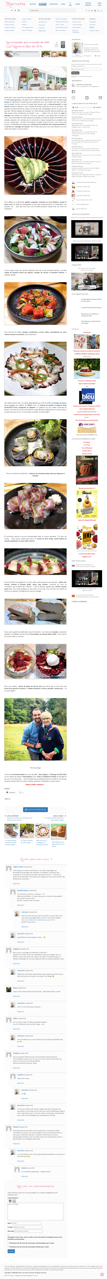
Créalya (35, 1275)
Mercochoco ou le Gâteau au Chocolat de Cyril (42, 842)
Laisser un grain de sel (36, 810)
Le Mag (70, 4)
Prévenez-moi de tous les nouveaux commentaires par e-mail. (31, 1243)
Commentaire (13, 1198)
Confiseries (42, 25)
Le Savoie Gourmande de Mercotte (86, 182)
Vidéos (77, 4)
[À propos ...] (15, 10)
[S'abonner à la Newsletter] (101, 11)
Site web (11, 1231)
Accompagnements (27, 27)
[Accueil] (12, 10)
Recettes (33, 4)
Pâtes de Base (77, 27)
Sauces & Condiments (76, 31)
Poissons (24, 22)
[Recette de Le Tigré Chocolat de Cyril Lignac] (45, 54)
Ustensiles (92, 25)
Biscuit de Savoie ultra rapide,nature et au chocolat (87, 269)
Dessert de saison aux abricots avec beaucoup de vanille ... (19, 819)
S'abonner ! (75, 73)
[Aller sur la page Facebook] (86, 11)
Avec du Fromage (27, 30)
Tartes (62, 24)
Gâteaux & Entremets (62, 22)
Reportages (54, 4)
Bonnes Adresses (88, 4)
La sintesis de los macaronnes (84, 595)
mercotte (24, 912)
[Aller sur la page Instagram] (89, 11)
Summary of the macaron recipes (85, 566)
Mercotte (15, 5)
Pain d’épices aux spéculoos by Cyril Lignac (58, 844)
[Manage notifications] (102, 1274)
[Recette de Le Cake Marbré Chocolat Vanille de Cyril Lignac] (8, 54)
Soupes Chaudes (27, 19)
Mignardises (42, 31)
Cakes (57, 24)
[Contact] (19, 10)
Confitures (42, 28)
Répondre (16, 884)
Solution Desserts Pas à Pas (84, 200)
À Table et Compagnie (79, 601)
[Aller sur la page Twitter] (91, 11)
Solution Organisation (82, 204)
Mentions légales (9, 1275)
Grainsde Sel (56, 44)
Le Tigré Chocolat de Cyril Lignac (27, 841)
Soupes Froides (9, 30)
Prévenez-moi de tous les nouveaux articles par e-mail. (29, 1247)
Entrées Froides (9, 25)
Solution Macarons (81, 209)
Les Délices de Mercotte (83, 187)
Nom (10, 1223)
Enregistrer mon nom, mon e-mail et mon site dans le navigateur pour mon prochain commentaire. (35, 1238)
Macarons (44, 22)
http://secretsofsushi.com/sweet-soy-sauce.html (38, 920)
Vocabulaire (92, 22)
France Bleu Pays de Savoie (88, 412)
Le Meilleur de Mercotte (83, 191)
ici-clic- (86, 417)
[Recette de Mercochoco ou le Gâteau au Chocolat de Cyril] (54, 54)
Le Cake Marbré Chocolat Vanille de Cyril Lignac (10, 842)
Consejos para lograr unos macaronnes (87, 597)
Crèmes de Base (77, 25)
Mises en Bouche (10, 22)
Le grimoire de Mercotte (83, 195)
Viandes (24, 24)
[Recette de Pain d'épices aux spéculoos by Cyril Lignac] (62, 54)
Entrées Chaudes (10, 27)
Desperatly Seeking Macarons (84, 565)
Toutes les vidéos (94, 30)
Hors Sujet (99, 4)
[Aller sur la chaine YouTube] (95, 11)
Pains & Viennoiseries (62, 27)
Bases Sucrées (77, 22)
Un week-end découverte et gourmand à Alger (54, 819)
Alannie (15, 1127)
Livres (63, 4)
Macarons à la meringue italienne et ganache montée (87, 217)
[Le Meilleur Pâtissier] (42, 4)
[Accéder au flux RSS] (98, 11)
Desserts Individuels (61, 19)
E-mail (10, 1227)
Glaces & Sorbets (61, 30)
